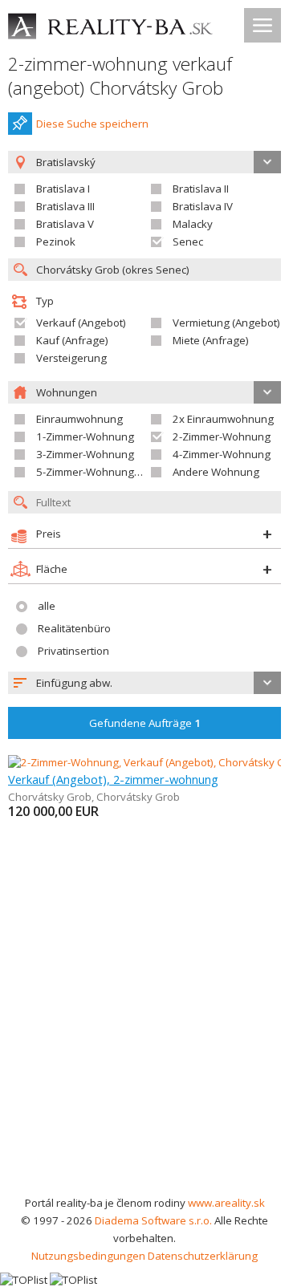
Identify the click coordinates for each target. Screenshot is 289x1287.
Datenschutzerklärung (203, 1255)
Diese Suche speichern (92, 123)
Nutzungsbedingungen (88, 1255)
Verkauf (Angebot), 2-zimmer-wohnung (113, 779)
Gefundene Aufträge (145, 723)
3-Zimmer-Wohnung (85, 454)
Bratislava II (201, 188)
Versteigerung (71, 358)
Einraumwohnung (79, 419)
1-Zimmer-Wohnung (85, 436)
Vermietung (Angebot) (226, 322)
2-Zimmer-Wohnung (222, 436)
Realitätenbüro (74, 628)
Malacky (193, 224)
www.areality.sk (226, 1203)
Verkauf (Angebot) (81, 322)
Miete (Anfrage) (211, 340)
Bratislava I (63, 188)
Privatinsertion (73, 651)
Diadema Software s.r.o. (153, 1220)
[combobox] (144, 683)
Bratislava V (65, 224)
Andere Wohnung (216, 472)
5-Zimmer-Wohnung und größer (114, 472)
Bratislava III (65, 206)
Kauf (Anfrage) (72, 340)
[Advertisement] (144, 1041)
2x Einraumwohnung (223, 419)
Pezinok (55, 241)
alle (46, 606)
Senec (188, 241)
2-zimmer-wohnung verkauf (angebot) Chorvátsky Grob (120, 75)
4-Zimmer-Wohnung (222, 454)
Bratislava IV (203, 206)
